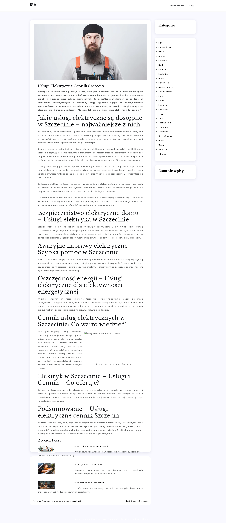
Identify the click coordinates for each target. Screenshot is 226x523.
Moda (161, 78)
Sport (161, 118)
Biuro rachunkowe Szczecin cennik (92, 446)
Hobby (162, 65)
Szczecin (126, 364)
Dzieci (161, 52)
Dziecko (162, 56)
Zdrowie (162, 154)
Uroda (161, 140)
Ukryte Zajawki (166, 136)
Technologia (165, 123)
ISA (33, 5)
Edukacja (163, 60)
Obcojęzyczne (166, 92)
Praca (161, 96)
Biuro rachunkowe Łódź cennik (89, 482)
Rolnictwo (163, 109)
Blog (192, 5)
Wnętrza (163, 149)
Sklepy (162, 114)
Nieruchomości (166, 87)
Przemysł (163, 105)
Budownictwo (165, 47)
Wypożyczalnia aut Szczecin (89, 464)
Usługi (161, 145)
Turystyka (163, 132)
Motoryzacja (165, 83)
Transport (163, 127)
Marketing (163, 74)
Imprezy (162, 69)
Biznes (162, 43)
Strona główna (177, 5)
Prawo (162, 100)
